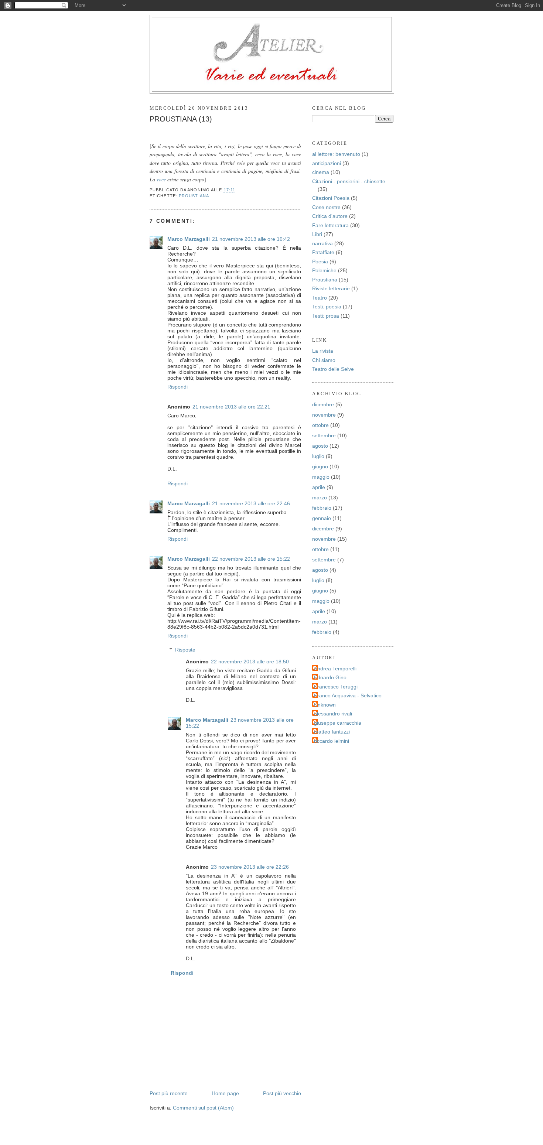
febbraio (321, 508)
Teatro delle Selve (333, 369)
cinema (320, 172)
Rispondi (177, 387)
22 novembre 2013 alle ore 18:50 (250, 661)
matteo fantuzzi (332, 732)
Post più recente (169, 1093)
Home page (225, 1093)
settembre (324, 435)
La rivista (322, 351)
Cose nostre (326, 207)
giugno (320, 466)
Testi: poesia (326, 307)
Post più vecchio (282, 1093)
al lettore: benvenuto (336, 154)
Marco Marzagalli (188, 239)
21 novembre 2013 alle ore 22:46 (251, 503)
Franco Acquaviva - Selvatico (348, 695)
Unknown (325, 705)
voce (162, 179)
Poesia (320, 261)
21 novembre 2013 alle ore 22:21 (231, 407)
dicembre (323, 404)
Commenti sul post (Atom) (203, 1108)
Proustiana (194, 196)
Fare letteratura (330, 225)
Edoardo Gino (330, 677)
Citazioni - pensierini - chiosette (348, 181)
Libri (317, 234)
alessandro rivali (333, 714)
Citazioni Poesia (330, 198)
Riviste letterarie (331, 288)
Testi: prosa (325, 316)
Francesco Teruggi (336, 687)
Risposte (185, 650)
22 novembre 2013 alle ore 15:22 (251, 559)
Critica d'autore (330, 216)
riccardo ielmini (331, 741)
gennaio (321, 518)
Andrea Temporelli (335, 668)
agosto (320, 446)
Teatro (319, 298)
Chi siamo (323, 360)
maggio (320, 477)
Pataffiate (323, 252)
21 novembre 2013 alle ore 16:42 (251, 239)
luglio (318, 456)
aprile (318, 487)
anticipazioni (326, 163)
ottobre (320, 425)
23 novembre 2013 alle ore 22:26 (250, 867)
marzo (319, 497)
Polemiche (324, 270)
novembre (324, 415)
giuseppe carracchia (337, 723)
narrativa (322, 243)
